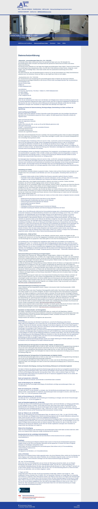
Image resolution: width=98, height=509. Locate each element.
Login (78, 505)
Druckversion (23, 505)
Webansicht (77, 507)
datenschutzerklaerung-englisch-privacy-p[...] (33, 497)
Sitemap (30, 505)
